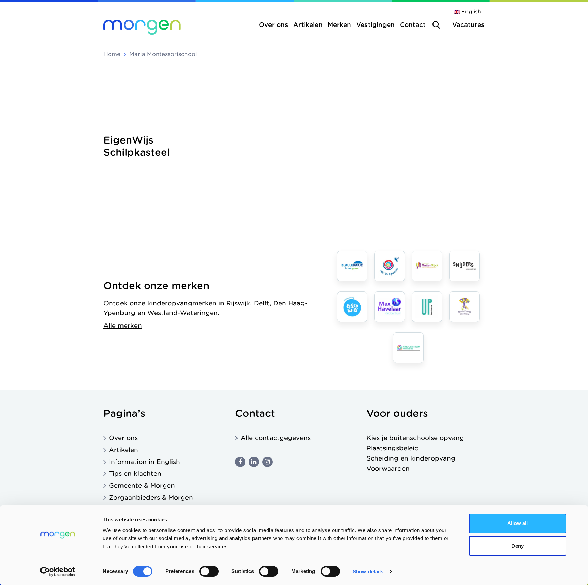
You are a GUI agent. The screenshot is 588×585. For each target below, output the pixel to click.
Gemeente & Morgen (142, 485)
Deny (517, 546)
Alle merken (122, 325)
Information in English (144, 461)
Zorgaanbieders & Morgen (151, 497)
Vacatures (468, 24)
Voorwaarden (388, 468)
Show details (368, 571)
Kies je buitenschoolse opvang (415, 437)
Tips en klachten (135, 473)
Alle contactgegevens (276, 437)
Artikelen (308, 24)
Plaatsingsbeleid (392, 448)
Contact (413, 24)
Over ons (273, 24)
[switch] (209, 571)
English (471, 12)
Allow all (517, 523)
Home (111, 54)
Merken (339, 24)
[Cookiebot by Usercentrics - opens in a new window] (57, 572)
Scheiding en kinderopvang (410, 458)
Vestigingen (375, 24)
